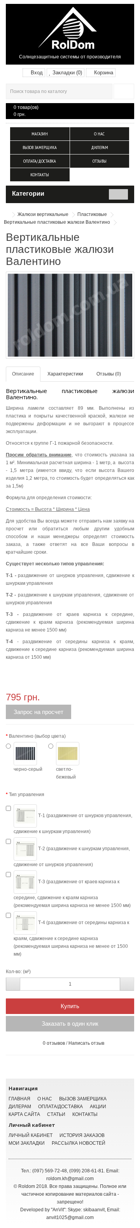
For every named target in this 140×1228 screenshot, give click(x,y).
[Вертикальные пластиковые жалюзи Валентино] (70, 315)
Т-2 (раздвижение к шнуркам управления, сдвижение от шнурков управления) (72, 856)
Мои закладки (27, 1143)
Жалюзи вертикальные (43, 214)
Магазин (40, 134)
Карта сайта (24, 1114)
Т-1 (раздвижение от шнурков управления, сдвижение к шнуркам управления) (73, 823)
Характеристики (65, 374)
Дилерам (99, 147)
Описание (23, 374)
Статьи (56, 1114)
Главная (19, 1099)
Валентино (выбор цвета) (37, 736)
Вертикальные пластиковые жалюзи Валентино (57, 222)
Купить (70, 1006)
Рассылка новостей (78, 1143)
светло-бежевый (66, 773)
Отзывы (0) (108, 374)
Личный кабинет (30, 1135)
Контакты (39, 174)
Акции (98, 1106)
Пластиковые (92, 214)
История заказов (82, 1135)
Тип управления (26, 794)
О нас (99, 134)
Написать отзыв (86, 1043)
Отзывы (100, 161)
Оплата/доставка (39, 161)
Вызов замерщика (40, 147)
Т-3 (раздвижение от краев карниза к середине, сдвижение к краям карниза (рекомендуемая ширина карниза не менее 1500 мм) (72, 893)
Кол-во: (14, 971)
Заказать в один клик (70, 1023)
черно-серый (28, 769)
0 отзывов (54, 1043)
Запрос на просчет (38, 712)
